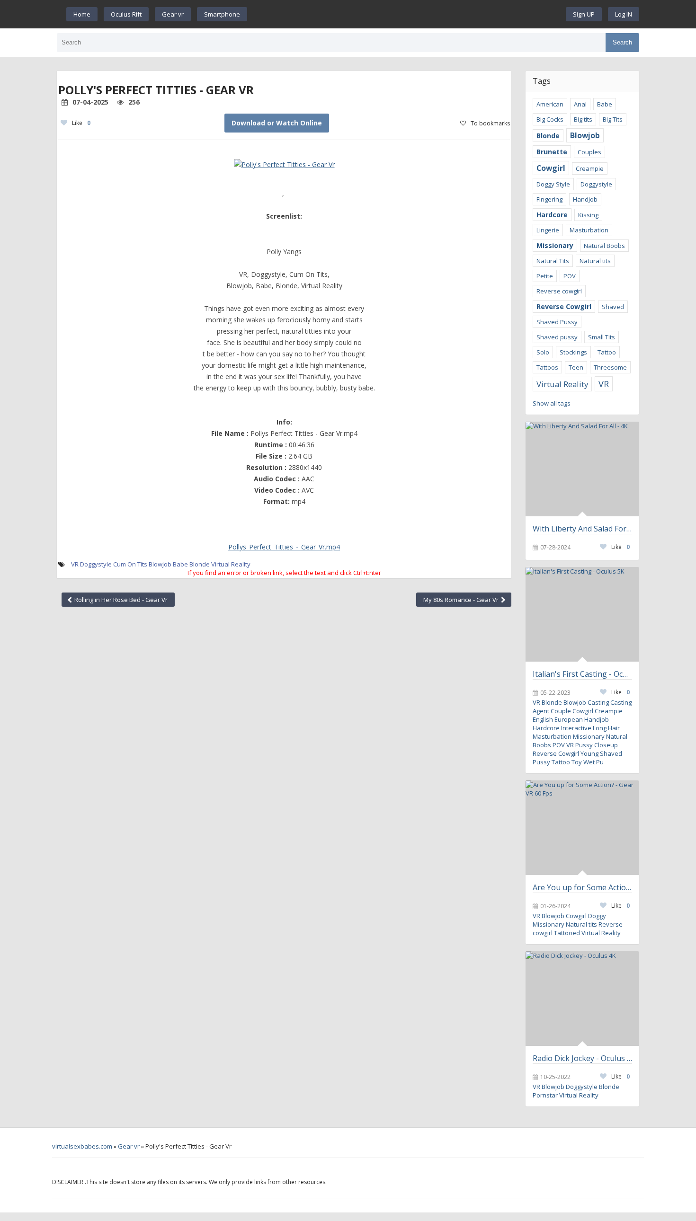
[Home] (406, 14)
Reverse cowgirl (559, 291)
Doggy (597, 915)
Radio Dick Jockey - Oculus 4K (582, 1058)
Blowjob (160, 564)
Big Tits (613, 119)
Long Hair (606, 728)
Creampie (590, 168)
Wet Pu (593, 762)
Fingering (549, 199)
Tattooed (567, 933)
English (543, 719)
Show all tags (552, 403)
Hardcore (552, 214)
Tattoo (607, 352)
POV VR (563, 745)
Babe (180, 564)
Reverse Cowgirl (563, 306)
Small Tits (601, 337)
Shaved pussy (557, 337)
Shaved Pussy (557, 322)
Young (589, 753)
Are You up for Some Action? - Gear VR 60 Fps (582, 887)
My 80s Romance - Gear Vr (461, 599)
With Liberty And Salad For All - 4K (582, 528)
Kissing (588, 215)
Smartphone (222, 14)
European (568, 719)
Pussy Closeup (596, 745)
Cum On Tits (130, 564)
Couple (561, 711)
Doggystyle (96, 564)
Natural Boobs (604, 245)
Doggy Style (553, 184)
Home (81, 14)
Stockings (573, 352)
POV (569, 276)
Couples (589, 152)
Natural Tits (552, 261)
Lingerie (547, 230)
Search (622, 42)
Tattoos (547, 367)
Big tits (583, 119)
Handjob (585, 199)
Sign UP (584, 14)
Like (81, 123)
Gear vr (173, 14)
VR (75, 564)
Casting (598, 702)
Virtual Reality (230, 564)
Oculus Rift (126, 14)
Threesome (610, 367)
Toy (576, 762)
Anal (580, 104)
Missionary (554, 245)
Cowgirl (550, 168)
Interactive (576, 728)
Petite (544, 276)
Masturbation (589, 230)
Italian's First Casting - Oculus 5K (582, 674)
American (549, 104)
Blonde (199, 564)
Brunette (551, 151)
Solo (542, 352)
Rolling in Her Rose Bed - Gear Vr (120, 599)
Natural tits (595, 261)
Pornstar (545, 1095)
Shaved (613, 306)
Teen (576, 367)
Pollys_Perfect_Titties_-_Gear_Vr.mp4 (284, 546)
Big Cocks (549, 119)
